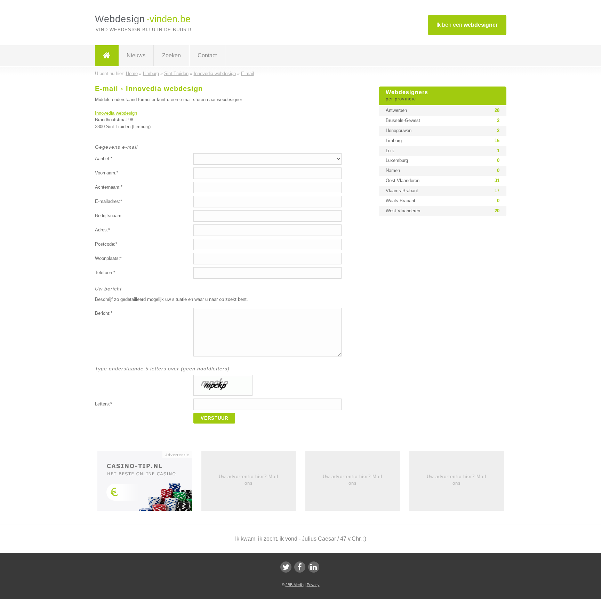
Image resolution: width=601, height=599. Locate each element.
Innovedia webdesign (116, 113)
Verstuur (214, 418)
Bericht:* (103, 313)
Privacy (313, 585)
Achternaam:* (108, 187)
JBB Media (295, 585)
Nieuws (136, 55)
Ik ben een (467, 25)
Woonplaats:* (108, 258)
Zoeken (171, 55)
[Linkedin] (313, 567)
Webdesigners (407, 95)
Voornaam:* (106, 172)
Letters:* (103, 404)
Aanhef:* (103, 158)
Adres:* (102, 229)
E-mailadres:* (108, 201)
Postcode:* (106, 244)
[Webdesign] (107, 55)
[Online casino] (149, 483)
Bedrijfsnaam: (109, 215)
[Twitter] (285, 567)
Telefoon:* (105, 272)
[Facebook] (299, 567)
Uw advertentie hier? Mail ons (248, 479)
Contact (207, 55)
